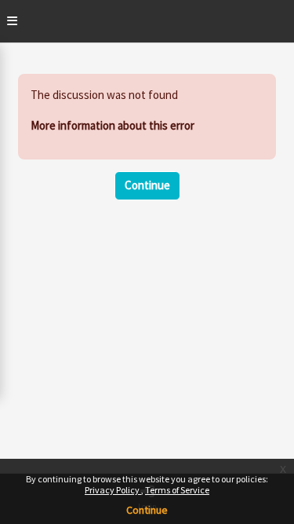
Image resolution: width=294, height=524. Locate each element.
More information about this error (112, 125)
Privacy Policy (113, 490)
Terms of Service (177, 490)
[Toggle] (12, 21)
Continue (147, 510)
